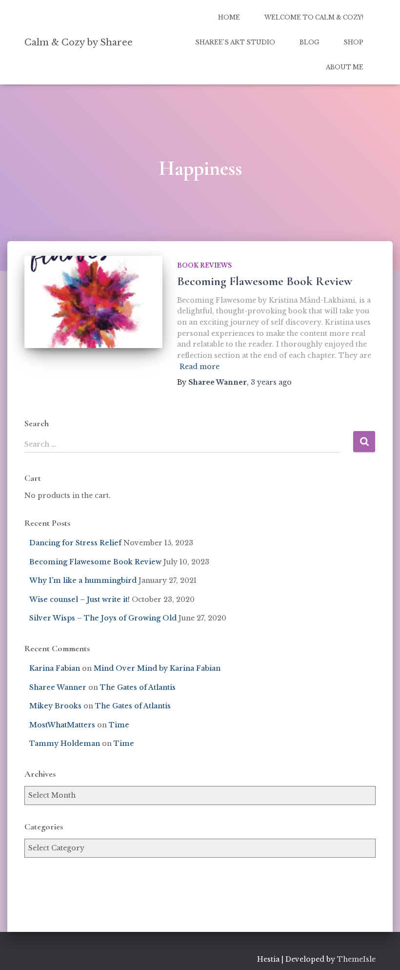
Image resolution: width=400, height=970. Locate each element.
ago (271, 382)
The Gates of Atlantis (138, 687)
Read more (200, 366)
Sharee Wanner (57, 687)
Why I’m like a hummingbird (83, 580)
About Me (344, 67)
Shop (353, 42)
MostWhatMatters (62, 725)
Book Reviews (204, 265)
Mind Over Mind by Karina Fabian (157, 668)
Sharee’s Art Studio (235, 42)
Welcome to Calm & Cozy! (313, 17)
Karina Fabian (54, 668)
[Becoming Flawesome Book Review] (93, 302)
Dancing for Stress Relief (75, 542)
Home (229, 17)
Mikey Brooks (55, 706)
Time (119, 725)
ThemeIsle (356, 959)
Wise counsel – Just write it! (79, 599)
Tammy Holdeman (64, 743)
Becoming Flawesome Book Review (264, 281)
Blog (309, 42)
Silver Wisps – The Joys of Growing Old (103, 618)
